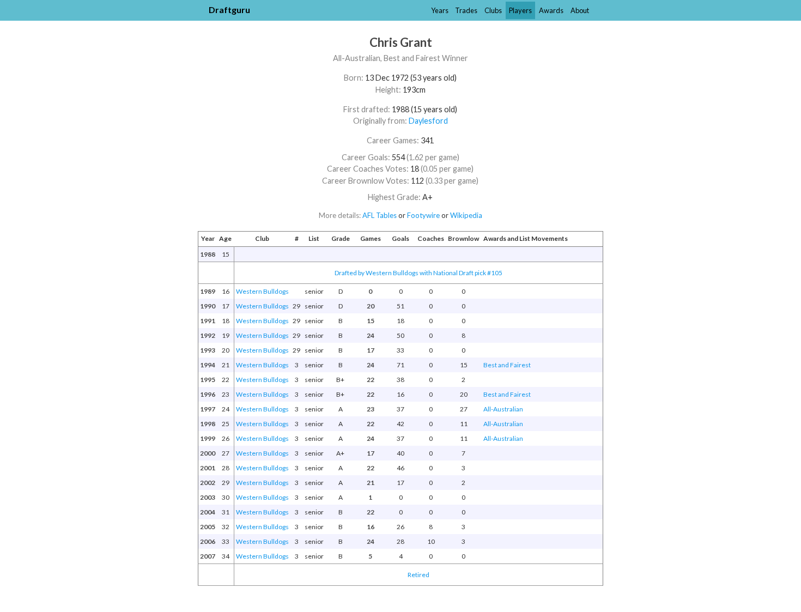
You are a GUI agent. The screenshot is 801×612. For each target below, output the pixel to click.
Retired (418, 575)
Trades (466, 10)
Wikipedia (466, 215)
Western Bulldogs (262, 291)
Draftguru (229, 9)
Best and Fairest (507, 365)
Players (520, 10)
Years (439, 10)
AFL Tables (379, 215)
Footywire (423, 215)
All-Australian (503, 409)
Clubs (493, 10)
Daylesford (428, 120)
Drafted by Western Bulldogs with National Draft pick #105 (418, 273)
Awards (551, 10)
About (580, 10)
